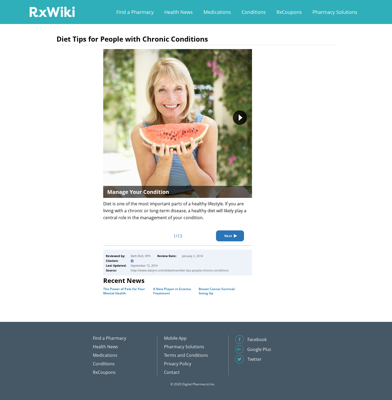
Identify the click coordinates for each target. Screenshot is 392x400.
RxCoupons (289, 12)
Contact (172, 372)
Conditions (254, 12)
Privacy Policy (177, 364)
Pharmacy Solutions (335, 12)
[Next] (230, 235)
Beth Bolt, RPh (141, 256)
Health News (178, 12)
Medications (217, 12)
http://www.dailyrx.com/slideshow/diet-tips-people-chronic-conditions (180, 270)
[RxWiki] (52, 11)
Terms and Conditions (186, 355)
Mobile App (175, 338)
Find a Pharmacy (135, 12)
